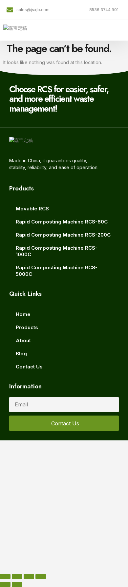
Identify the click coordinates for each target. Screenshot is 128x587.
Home (23, 314)
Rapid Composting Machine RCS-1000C (56, 251)
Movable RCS (32, 208)
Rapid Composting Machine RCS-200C (63, 235)
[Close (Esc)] (40, 576)
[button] (122, 30)
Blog (21, 353)
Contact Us (29, 367)
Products (27, 327)
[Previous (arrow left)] (5, 584)
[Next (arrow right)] (17, 584)
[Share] (29, 576)
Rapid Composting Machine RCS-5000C (56, 270)
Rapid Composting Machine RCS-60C (62, 222)
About (23, 340)
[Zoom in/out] (5, 576)
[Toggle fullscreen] (17, 576)
